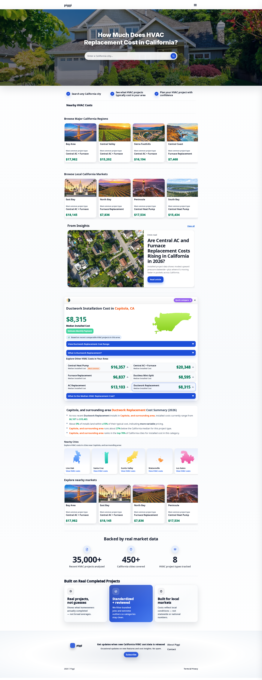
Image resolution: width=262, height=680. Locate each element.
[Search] (173, 56)
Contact (171, 649)
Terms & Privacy (191, 669)
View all (191, 226)
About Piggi (173, 644)
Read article (155, 279)
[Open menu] (195, 5)
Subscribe (131, 654)
